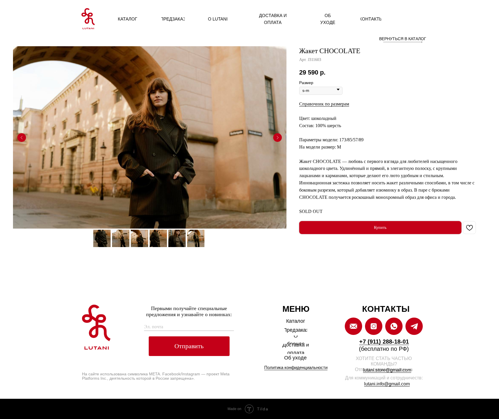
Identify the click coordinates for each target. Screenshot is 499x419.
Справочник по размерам (324, 103)
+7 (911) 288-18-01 (384, 341)
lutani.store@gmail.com (387, 370)
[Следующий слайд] (277, 137)
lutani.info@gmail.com (387, 383)
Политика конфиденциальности (295, 367)
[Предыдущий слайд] (21, 137)
